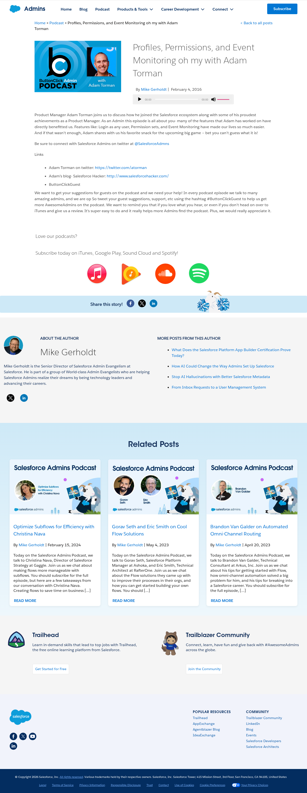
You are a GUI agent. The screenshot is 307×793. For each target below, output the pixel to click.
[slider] (224, 99)
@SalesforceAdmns (152, 143)
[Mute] (213, 99)
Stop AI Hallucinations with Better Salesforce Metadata (221, 376)
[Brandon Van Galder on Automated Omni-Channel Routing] (252, 486)
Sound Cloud (137, 253)
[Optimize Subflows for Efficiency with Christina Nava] (55, 486)
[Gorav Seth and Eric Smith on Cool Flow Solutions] (153, 486)
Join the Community (204, 669)
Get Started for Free (50, 669)
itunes (96, 274)
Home (40, 22)
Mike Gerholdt (68, 352)
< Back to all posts (256, 22)
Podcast (56, 22)
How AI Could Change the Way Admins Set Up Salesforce (223, 366)
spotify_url (199, 273)
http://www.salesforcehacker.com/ (138, 176)
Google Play (107, 253)
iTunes (85, 253)
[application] (183, 99)
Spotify (169, 253)
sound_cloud (165, 274)
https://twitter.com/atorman (121, 167)
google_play (130, 274)
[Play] (139, 99)
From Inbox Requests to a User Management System (219, 387)
